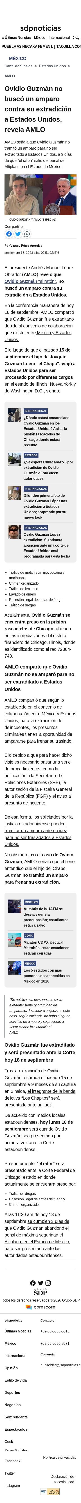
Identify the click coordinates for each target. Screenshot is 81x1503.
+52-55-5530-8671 (55, 1343)
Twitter (9, 1473)
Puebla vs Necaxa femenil (27, 46)
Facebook (12, 1461)
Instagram (12, 1486)
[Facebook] (9, 234)
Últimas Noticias (18, 38)
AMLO (9, 76)
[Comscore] (40, 1307)
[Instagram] (48, 1283)
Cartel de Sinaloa (18, 66)
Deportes (12, 1393)
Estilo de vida (15, 1380)
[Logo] (40, 28)
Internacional (59, 38)
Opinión (11, 1368)
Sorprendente (16, 1417)
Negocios (12, 1405)
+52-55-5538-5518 (55, 1331)
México (39, 38)
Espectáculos (15, 1429)
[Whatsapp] (27, 234)
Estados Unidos (52, 66)
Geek (8, 1442)
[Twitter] (18, 234)
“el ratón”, (30, 281)
